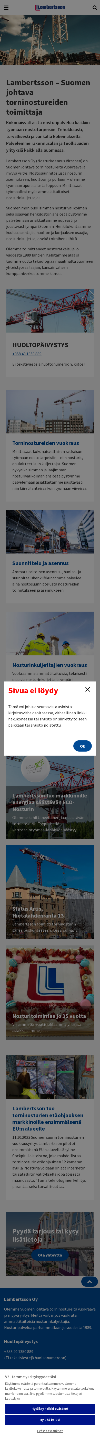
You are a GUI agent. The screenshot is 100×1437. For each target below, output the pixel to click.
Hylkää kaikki (50, 1420)
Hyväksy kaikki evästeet (50, 1409)
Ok (82, 746)
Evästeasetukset (50, 1431)
